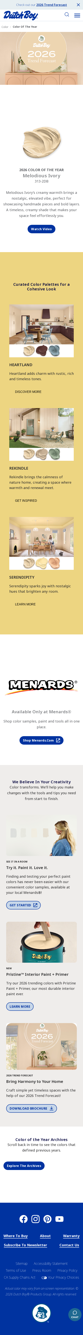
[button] (77, 15)
